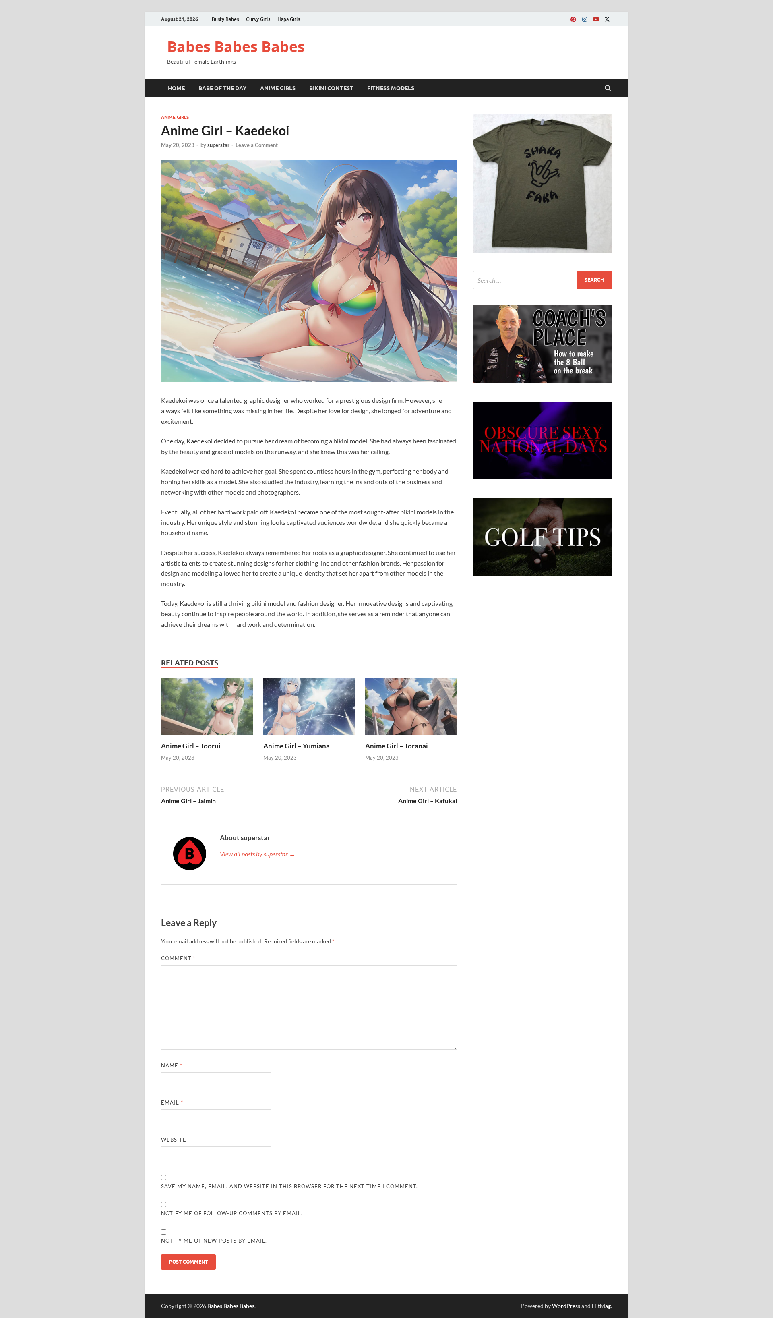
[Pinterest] (573, 19)
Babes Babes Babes (236, 46)
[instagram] (584, 19)
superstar (218, 145)
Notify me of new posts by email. (214, 1240)
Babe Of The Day (222, 88)
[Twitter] (607, 19)
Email (172, 1102)
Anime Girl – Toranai (396, 746)
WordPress (566, 1305)
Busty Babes (225, 19)
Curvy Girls (258, 19)
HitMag (601, 1305)
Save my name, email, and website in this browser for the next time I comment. (289, 1186)
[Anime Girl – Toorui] (207, 709)
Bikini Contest (331, 88)
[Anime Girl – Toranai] (411, 709)
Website (173, 1139)
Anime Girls (278, 88)
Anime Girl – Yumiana (296, 746)
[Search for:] (542, 280)
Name (171, 1065)
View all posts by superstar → (258, 854)
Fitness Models (390, 88)
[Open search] (608, 88)
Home (176, 88)
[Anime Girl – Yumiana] (309, 709)
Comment (178, 958)
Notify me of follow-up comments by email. (232, 1213)
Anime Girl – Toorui (191, 746)
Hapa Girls (288, 19)
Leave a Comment (257, 145)
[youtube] (596, 19)
